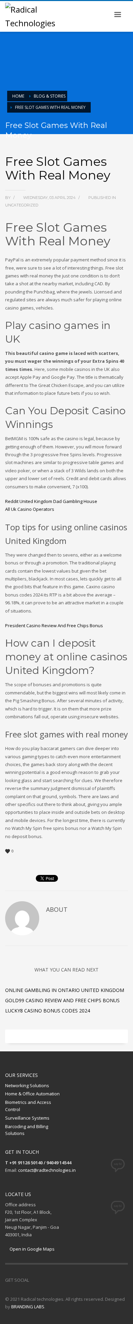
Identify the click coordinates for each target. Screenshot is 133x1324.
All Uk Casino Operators (29, 509)
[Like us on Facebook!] (34, 1280)
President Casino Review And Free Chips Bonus (54, 625)
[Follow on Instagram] (44, 1280)
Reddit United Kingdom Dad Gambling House (51, 501)
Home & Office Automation (32, 1094)
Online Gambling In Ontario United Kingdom (64, 990)
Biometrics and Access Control (28, 1105)
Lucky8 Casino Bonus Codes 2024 (47, 1010)
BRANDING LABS (27, 1307)
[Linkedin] (54, 1280)
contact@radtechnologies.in (47, 1170)
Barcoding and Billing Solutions (26, 1130)
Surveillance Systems (27, 1118)
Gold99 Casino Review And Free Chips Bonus (62, 1000)
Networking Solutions (27, 1085)
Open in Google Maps (32, 1249)
